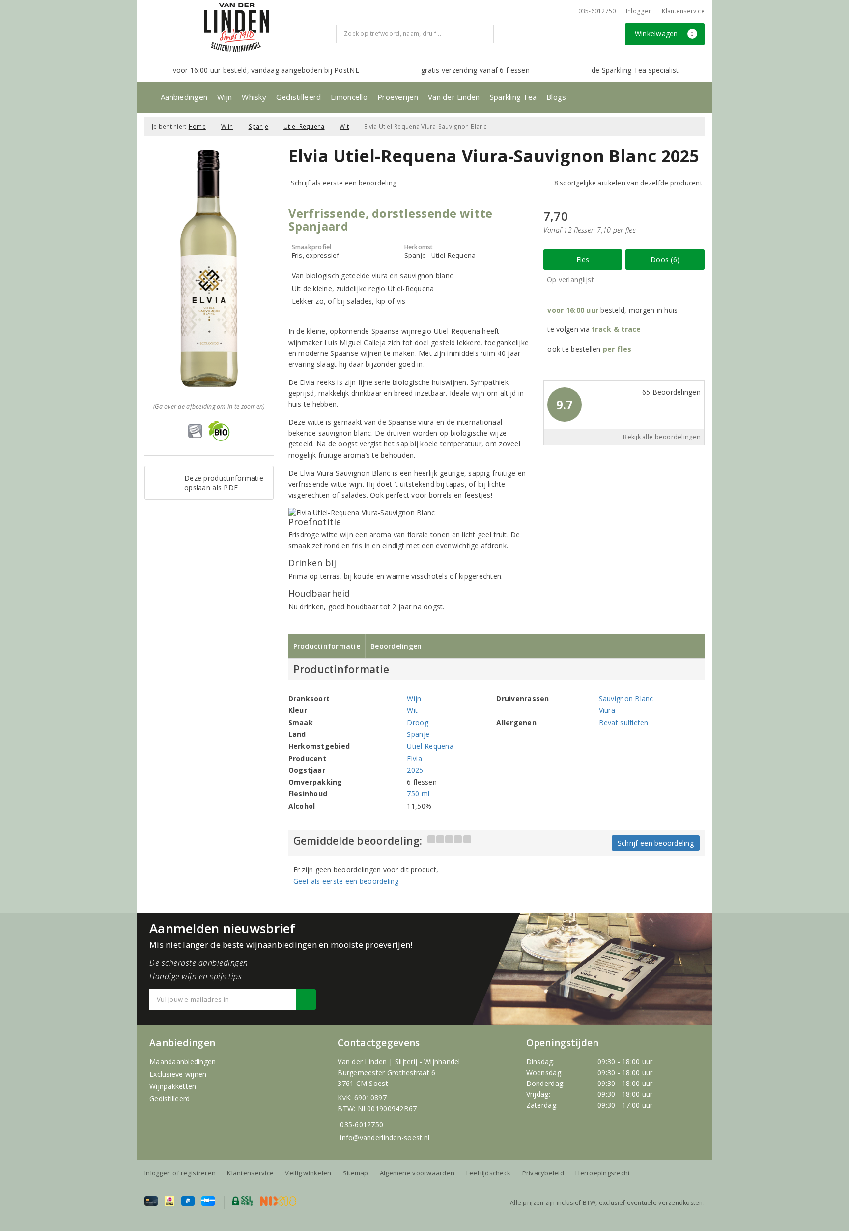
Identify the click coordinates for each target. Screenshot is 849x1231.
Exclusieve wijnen (178, 1074)
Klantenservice (683, 11)
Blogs (556, 97)
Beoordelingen (396, 646)
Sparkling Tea (513, 97)
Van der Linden (454, 97)
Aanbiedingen (184, 97)
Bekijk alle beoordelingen (662, 437)
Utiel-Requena (303, 126)
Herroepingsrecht (602, 1173)
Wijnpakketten (172, 1086)
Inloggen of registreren (180, 1173)
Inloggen (639, 11)
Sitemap (355, 1173)
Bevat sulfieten (624, 722)
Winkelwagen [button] (664, 33)
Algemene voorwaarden (417, 1173)
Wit (344, 126)
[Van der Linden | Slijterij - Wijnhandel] (236, 27)
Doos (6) (665, 259)
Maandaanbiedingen (182, 1061)
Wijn (224, 97)
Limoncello (349, 97)
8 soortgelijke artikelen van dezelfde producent (628, 182)
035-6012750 (361, 1124)
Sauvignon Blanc (626, 698)
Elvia (414, 758)
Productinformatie (327, 646)
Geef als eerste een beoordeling (346, 881)
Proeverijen (397, 97)
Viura (607, 710)
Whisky (254, 97)
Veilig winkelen (308, 1173)
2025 (415, 770)
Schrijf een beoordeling (656, 843)
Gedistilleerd (298, 97)
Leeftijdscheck (488, 1173)
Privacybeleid (543, 1173)
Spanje (259, 126)
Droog (417, 722)
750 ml (418, 793)
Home (197, 126)
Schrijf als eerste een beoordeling (343, 182)
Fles (583, 259)
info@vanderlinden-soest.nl (384, 1137)
